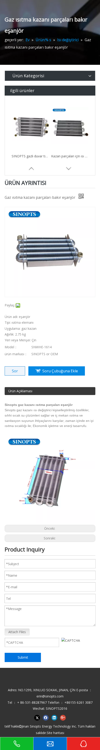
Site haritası (55, 733)
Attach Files (17, 632)
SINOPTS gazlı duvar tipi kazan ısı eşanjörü (30, 156)
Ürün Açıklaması (20, 391)
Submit (23, 657)
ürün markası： (16, 354)
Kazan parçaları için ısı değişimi (69, 156)
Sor (15, 370)
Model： (11, 347)
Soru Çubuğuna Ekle (60, 370)
